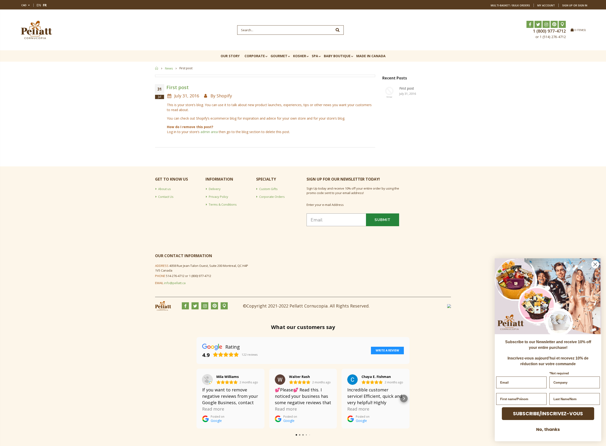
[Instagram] (546, 24)
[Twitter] (538, 24)
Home (157, 68)
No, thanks (548, 429)
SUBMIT (382, 219)
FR (45, 5)
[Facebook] (530, 24)
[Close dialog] (595, 264)
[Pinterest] (554, 24)
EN (38, 5)
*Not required (559, 373)
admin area (209, 132)
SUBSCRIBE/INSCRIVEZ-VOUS (548, 413)
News (169, 68)
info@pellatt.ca (175, 283)
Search (337, 30)
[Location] (562, 24)
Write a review (387, 350)
